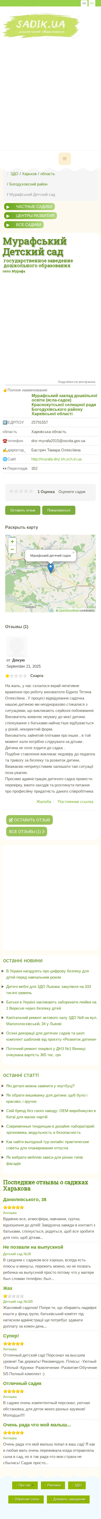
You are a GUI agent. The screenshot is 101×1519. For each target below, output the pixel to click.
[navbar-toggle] (65, 159)
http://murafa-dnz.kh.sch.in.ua (56, 459)
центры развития (35, 215)
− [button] (12, 549)
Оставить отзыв (22, 510)
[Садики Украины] (41, 26)
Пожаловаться (58, 510)
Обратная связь (27, 1499)
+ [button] (12, 541)
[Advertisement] (50, 89)
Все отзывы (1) (25, 831)
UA (84, 3)
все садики (28, 224)
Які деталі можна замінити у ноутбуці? (40, 1086)
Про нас (25, 1485)
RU (92, 3)
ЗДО (78, 1485)
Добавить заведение (69, 1499)
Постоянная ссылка (75, 801)
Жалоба (44, 801)
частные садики (34, 206)
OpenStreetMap (69, 610)
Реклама (54, 1485)
